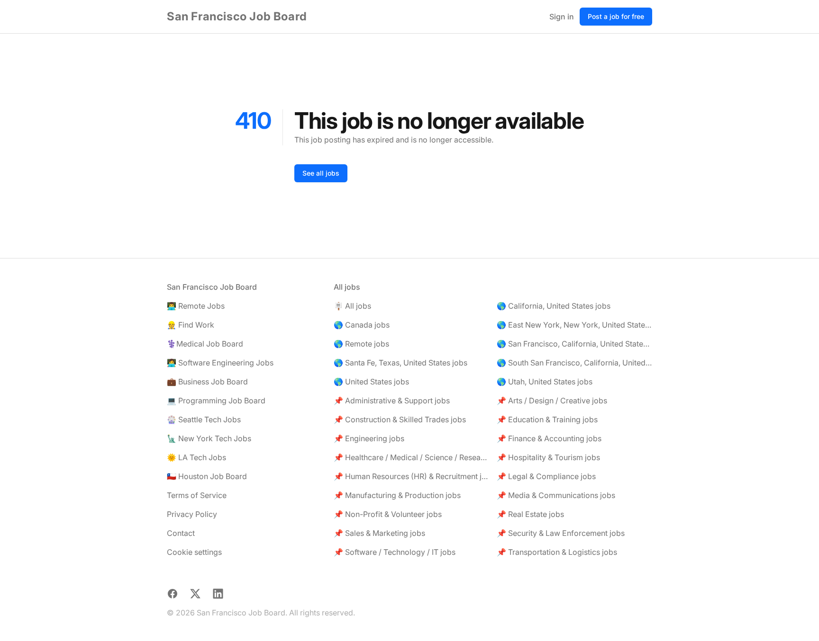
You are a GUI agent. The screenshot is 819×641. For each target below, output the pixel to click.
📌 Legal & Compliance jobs (546, 476)
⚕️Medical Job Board (205, 343)
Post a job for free (616, 16)
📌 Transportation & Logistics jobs (557, 552)
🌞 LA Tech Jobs (196, 457)
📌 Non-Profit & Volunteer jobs (388, 514)
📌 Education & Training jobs (547, 419)
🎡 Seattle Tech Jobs (204, 419)
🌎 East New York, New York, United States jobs (574, 324)
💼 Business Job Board (207, 381)
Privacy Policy (192, 514)
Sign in (561, 16)
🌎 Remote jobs (361, 343)
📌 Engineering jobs (369, 438)
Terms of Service (197, 495)
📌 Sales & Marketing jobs (379, 533)
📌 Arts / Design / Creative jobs (552, 400)
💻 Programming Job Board (216, 400)
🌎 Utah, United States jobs (544, 381)
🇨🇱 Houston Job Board (207, 476)
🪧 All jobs (352, 306)
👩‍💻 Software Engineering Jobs (220, 362)
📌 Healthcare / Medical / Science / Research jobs (411, 457)
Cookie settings (194, 552)
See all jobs (320, 173)
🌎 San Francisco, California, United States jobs (574, 343)
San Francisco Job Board (237, 16)
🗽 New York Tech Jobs (209, 438)
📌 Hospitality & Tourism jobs (548, 457)
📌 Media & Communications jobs (556, 495)
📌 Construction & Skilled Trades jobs (400, 419)
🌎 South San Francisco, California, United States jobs (574, 362)
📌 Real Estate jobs (530, 514)
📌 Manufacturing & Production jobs (397, 495)
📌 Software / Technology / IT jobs (394, 552)
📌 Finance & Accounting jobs (549, 438)
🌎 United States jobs (371, 381)
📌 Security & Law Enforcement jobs (561, 533)
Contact (181, 533)
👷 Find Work (190, 324)
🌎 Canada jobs (362, 324)
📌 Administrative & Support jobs (392, 400)
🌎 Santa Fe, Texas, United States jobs (400, 362)
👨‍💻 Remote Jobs (196, 306)
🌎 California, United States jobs (553, 306)
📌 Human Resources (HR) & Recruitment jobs (411, 476)
